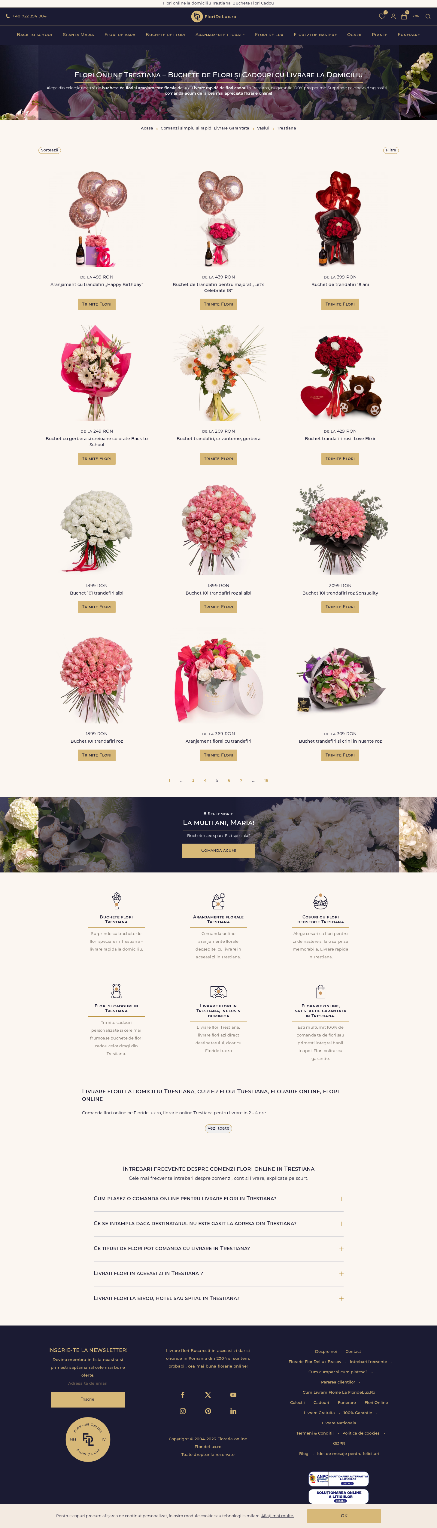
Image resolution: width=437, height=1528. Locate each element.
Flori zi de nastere (315, 35)
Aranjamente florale (220, 35)
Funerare (409, 35)
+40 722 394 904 (30, 16)
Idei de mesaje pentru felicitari (348, 1454)
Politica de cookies (361, 1433)
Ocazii (354, 35)
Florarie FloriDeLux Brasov (315, 1362)
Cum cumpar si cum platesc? (338, 1372)
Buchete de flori (165, 35)
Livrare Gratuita (320, 1413)
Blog (304, 1454)
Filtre (391, 150)
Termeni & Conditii (315, 1433)
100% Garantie (358, 1413)
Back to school (35, 35)
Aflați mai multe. (277, 1516)
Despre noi (326, 1352)
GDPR (339, 1444)
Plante (380, 35)
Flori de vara (120, 35)
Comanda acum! (218, 850)
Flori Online (376, 1403)
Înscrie (87, 1400)
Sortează (49, 150)
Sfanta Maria (78, 35)
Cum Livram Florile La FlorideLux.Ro (339, 1393)
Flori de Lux (269, 35)
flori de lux (213, 17)
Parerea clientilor (338, 1382)
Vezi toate (218, 1128)
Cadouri (322, 1403)
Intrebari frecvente (369, 1362)
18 (266, 781)
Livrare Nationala (339, 1423)
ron (416, 16)
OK (344, 1516)
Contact (354, 1352)
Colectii (298, 1403)
